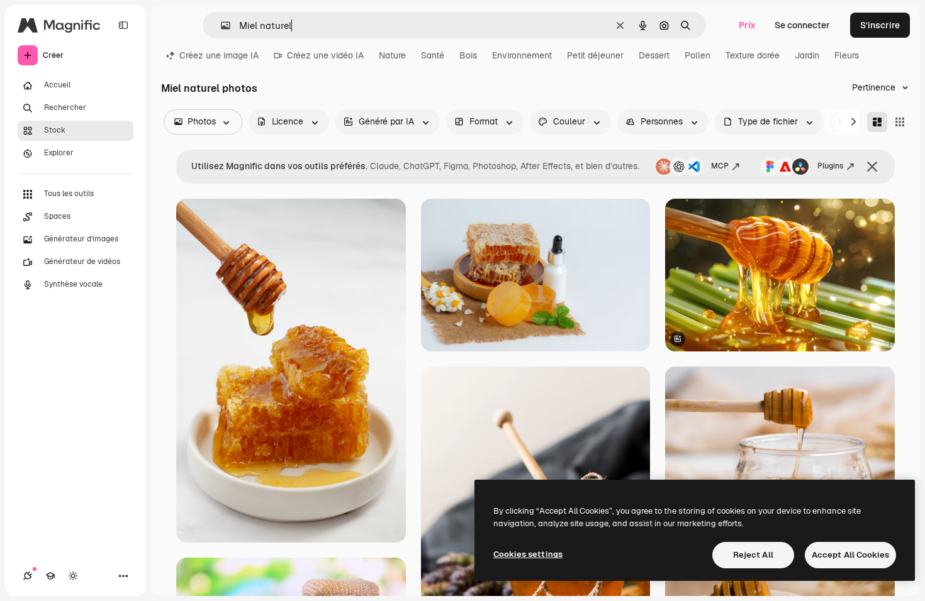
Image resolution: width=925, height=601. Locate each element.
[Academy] (50, 576)
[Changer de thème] (73, 576)
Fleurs (846, 55)
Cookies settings (528, 554)
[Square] (900, 122)
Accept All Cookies (850, 554)
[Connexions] (28, 576)
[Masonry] (877, 122)
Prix (747, 25)
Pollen (697, 55)
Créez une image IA (219, 55)
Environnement (522, 55)
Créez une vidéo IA (325, 55)
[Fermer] (872, 166)
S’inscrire (880, 25)
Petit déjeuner (595, 55)
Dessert (654, 55)
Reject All (753, 554)
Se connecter (802, 25)
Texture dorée (753, 55)
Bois (468, 55)
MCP (720, 166)
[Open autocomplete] (220, 25)
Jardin (807, 55)
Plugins (830, 166)
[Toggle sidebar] (123, 25)
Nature (392, 55)
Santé (432, 55)
